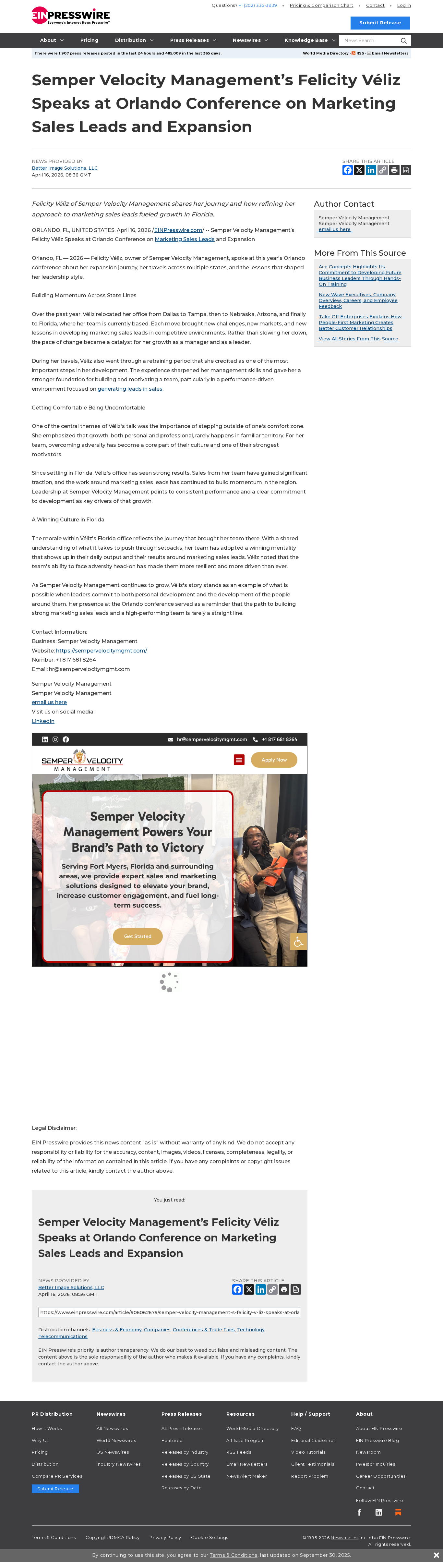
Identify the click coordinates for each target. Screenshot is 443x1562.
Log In (404, 5)
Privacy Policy (165, 1537)
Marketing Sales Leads (185, 239)
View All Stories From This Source (358, 339)
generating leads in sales (130, 389)
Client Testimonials (312, 1464)
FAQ (296, 1428)
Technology (251, 1330)
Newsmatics (344, 1537)
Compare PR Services (57, 1476)
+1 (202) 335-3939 (258, 5)
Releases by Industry (185, 1452)
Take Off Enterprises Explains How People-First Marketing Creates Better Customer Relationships (360, 322)
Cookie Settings (209, 1537)
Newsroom (368, 1452)
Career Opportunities (381, 1476)
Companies (157, 1330)
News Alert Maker (246, 1476)
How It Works (47, 1428)
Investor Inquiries (375, 1464)
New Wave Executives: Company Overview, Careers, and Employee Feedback (358, 300)
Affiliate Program (245, 1440)
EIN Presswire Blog (377, 1440)
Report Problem (310, 1476)
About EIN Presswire (379, 1428)
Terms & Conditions (54, 1537)
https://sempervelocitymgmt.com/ (101, 651)
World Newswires (116, 1440)
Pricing (321, 5)
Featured (172, 1440)
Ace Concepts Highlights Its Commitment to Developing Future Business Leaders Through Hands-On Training (360, 275)
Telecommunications (63, 1336)
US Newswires (113, 1452)
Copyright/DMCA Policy (112, 1537)
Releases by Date (182, 1487)
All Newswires (112, 1428)
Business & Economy (117, 1330)
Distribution (45, 1464)
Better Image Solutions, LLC (65, 168)
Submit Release (380, 23)
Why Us (40, 1440)
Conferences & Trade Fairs (204, 1330)
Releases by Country (185, 1464)
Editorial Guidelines (313, 1440)
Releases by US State (186, 1476)
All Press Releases (182, 1428)
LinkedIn (43, 721)
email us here (49, 702)
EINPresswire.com (178, 230)
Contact (375, 5)
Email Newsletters (390, 53)
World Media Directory (326, 53)
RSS (360, 53)
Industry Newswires (119, 1464)
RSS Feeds (238, 1452)
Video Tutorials (308, 1452)
